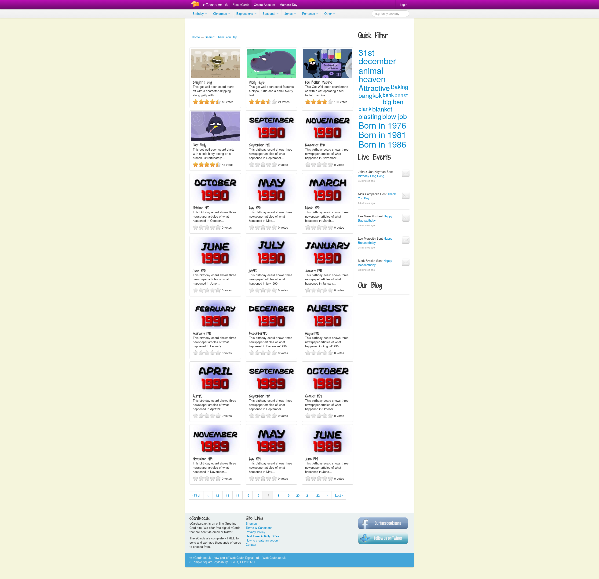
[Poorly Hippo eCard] (271, 76)
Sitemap (251, 523)
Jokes (289, 13)
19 (287, 495)
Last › (339, 495)
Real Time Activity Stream (263, 536)
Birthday (199, 13)
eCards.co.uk (215, 4)
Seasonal (269, 13)
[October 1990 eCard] (215, 202)
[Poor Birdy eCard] (215, 139)
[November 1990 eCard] (327, 139)
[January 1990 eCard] (327, 265)
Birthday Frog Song (371, 176)
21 (308, 495)
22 (318, 495)
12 (217, 495)
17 (267, 495)
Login (403, 4)
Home (196, 37)
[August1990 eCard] (327, 328)
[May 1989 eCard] (271, 453)
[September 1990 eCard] (271, 139)
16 (257, 495)
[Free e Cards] (196, 4)
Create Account (264, 4)
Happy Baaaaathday (375, 218)
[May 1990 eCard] (271, 202)
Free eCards (241, 4)
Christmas (220, 13)
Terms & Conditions (259, 527)
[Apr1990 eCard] (215, 390)
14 (237, 495)
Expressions (245, 13)
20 (298, 495)
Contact (251, 544)
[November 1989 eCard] (215, 453)
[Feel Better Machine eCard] (327, 76)
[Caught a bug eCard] (215, 76)
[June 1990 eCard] (215, 265)
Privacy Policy (255, 532)
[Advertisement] (18, 89)
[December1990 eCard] (271, 328)
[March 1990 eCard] (327, 202)
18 (277, 495)
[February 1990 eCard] (215, 328)
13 (227, 495)
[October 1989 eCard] (327, 390)
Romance (309, 13)
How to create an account (263, 540)
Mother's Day (288, 4)
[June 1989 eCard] (327, 453)
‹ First (196, 495)
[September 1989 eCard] (271, 390)
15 (247, 495)
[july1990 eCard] (271, 265)
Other (328, 13)
